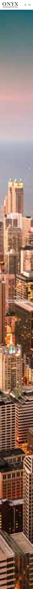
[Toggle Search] (25, 5)
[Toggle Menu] (29, 5)
